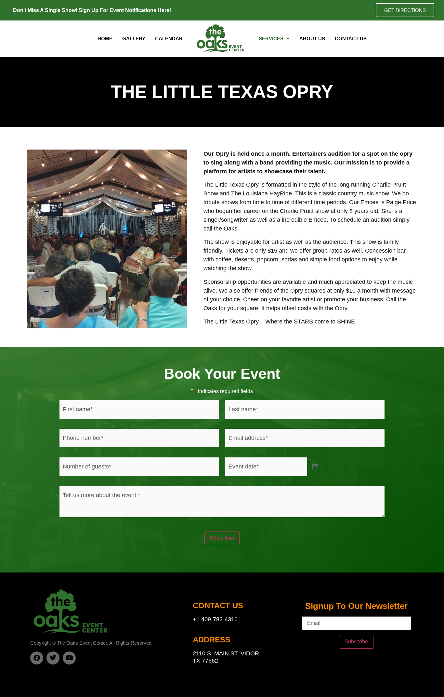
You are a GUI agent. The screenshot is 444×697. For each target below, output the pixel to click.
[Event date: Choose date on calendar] (315, 467)
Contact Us (351, 38)
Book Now (222, 538)
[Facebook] (36, 657)
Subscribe (356, 641)
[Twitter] (52, 657)
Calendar (169, 38)
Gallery (133, 38)
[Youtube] (69, 657)
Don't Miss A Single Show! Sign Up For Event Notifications (85, 10)
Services (271, 38)
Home (105, 38)
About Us (312, 38)
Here (163, 10)
